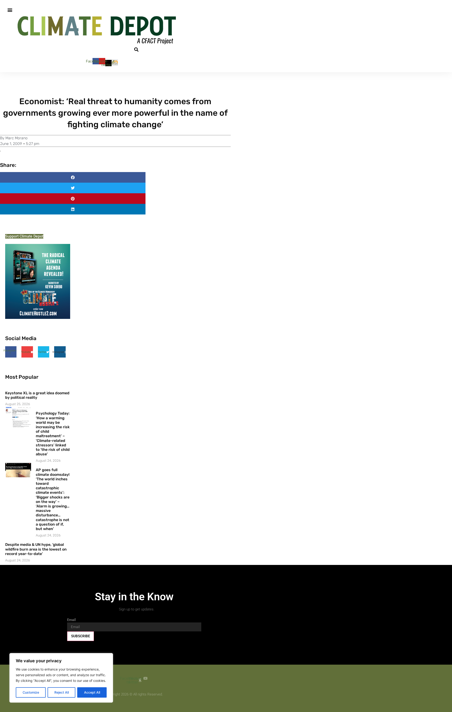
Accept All (92, 692)
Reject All (61, 692)
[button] (10, 10)
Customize (31, 692)
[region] (61, 678)
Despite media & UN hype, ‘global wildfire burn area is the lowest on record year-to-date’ (36, 549)
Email (71, 620)
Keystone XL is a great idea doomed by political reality (37, 395)
